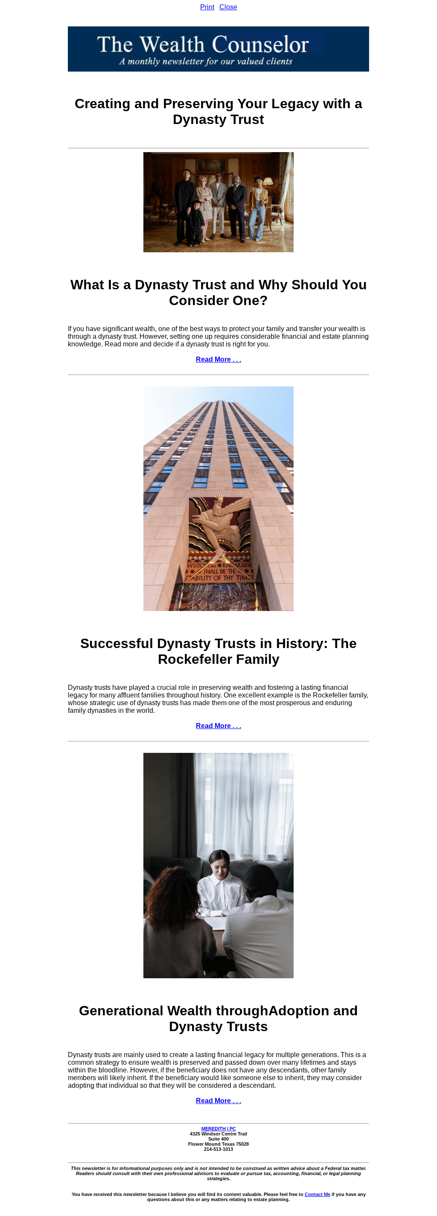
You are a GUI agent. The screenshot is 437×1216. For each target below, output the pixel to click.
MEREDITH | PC (218, 1128)
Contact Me (317, 1194)
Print (207, 7)
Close (228, 7)
